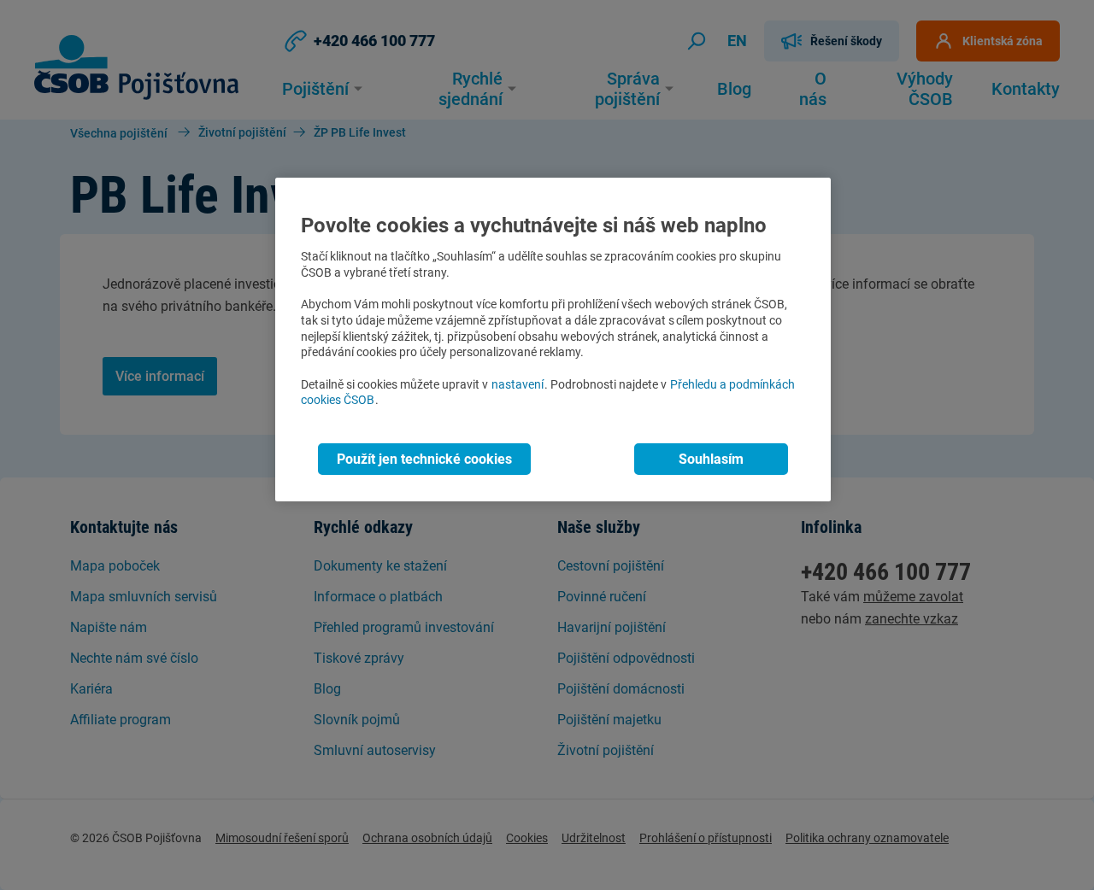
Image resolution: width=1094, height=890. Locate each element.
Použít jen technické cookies (424, 459)
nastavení (517, 385)
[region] (553, 339)
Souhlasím (711, 459)
